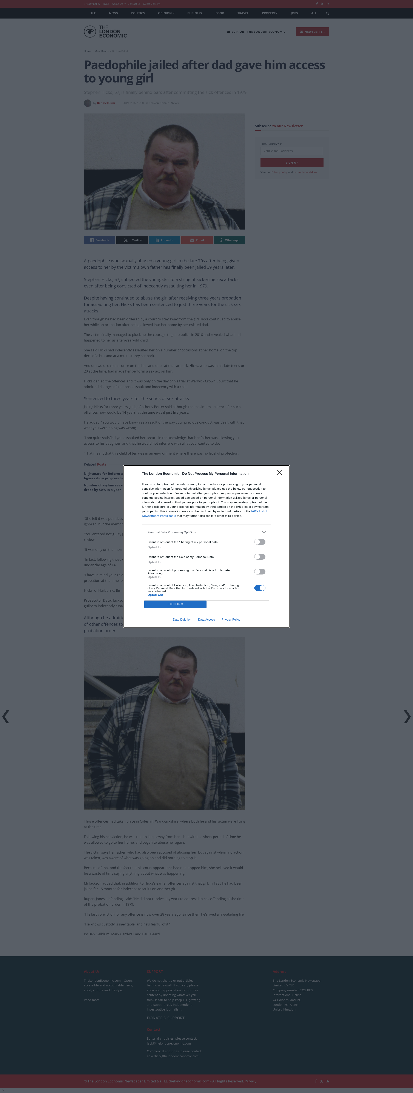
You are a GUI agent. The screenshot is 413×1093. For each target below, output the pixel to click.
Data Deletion (182, 619)
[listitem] (206, 532)
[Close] (281, 474)
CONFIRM (175, 604)
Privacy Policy (231, 619)
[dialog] (206, 547)
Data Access (206, 619)
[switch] (259, 542)
